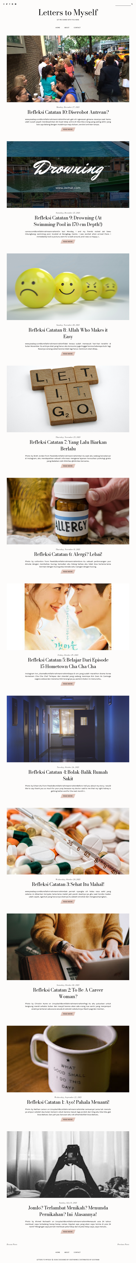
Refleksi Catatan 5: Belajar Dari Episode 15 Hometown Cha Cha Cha (68, 663)
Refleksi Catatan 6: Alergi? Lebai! (68, 554)
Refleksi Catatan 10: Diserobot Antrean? (68, 112)
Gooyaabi (95, 1260)
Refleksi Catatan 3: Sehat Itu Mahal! (68, 884)
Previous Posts (123, 1244)
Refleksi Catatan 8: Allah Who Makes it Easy (68, 333)
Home (58, 28)
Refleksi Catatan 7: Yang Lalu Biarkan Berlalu (68, 445)
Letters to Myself (68, 12)
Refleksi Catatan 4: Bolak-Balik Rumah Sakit (68, 775)
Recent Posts (12, 1244)
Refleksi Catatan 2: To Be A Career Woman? (68, 993)
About (66, 28)
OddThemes (74, 1260)
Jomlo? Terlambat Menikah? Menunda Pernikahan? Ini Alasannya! (68, 1211)
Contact (77, 28)
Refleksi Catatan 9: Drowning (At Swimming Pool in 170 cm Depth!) (68, 221)
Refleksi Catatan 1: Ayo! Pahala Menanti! (68, 1102)
